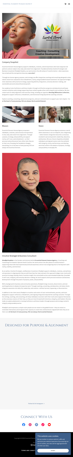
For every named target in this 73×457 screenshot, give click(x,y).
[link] (17, 4)
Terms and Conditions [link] (30, 450)
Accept (53, 450)
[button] (69, 4)
